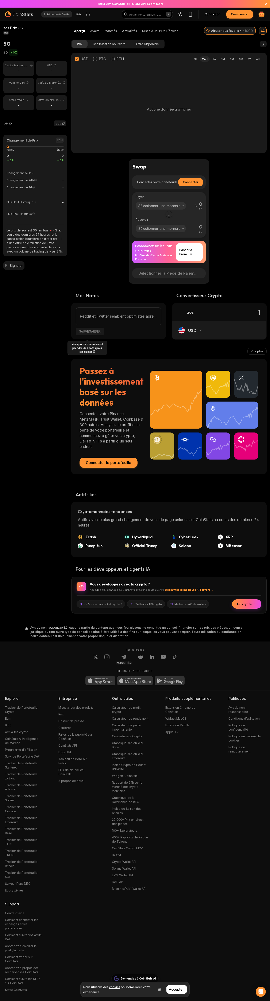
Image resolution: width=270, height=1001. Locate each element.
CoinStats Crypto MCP (127, 848)
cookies (114, 987)
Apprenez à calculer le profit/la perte (21, 948)
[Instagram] (106, 659)
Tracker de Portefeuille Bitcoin (21, 864)
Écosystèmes (14, 890)
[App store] (100, 680)
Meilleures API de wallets (190, 604)
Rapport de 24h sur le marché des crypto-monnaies (127, 787)
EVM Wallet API (122, 875)
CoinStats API (67, 745)
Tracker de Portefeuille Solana (21, 798)
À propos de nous (71, 781)
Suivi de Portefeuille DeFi (22, 756)
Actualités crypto (16, 732)
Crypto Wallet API (124, 861)
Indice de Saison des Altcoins (126, 811)
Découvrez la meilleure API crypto (188, 589)
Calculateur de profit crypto (126, 710)
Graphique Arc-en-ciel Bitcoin (127, 745)
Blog (8, 725)
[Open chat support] (261, 992)
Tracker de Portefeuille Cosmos (21, 809)
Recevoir (142, 219)
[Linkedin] (151, 659)
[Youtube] (163, 659)
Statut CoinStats (16, 990)
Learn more (155, 4)
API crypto (244, 604)
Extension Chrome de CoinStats (180, 710)
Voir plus (257, 351)
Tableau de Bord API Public (72, 761)
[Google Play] (170, 680)
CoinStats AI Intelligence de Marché (21, 741)
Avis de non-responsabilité (238, 710)
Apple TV (172, 732)
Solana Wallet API (124, 868)
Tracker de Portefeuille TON (21, 842)
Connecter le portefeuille (108, 462)
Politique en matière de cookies (244, 738)
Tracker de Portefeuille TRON (21, 853)
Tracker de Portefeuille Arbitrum (21, 787)
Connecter (190, 182)
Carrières (64, 728)
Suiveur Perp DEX (17, 883)
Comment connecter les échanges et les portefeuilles (21, 924)
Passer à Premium (185, 252)
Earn (8, 718)
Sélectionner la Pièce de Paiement (169, 273)
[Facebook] (174, 659)
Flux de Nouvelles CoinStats (71, 772)
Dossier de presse (71, 721)
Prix (61, 714)
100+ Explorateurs (124, 830)
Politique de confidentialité (238, 727)
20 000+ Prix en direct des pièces (127, 822)
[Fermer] (263, 3)
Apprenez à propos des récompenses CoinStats (22, 970)
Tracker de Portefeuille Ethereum (21, 820)
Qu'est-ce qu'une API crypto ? (103, 604)
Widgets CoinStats (125, 776)
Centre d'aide (14, 913)
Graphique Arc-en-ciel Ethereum (127, 756)
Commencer (239, 14)
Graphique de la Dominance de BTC (125, 800)
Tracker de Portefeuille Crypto (21, 710)
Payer (140, 197)
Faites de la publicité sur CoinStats (75, 736)
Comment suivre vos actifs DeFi (23, 937)
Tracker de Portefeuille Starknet (21, 765)
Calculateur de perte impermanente (126, 727)
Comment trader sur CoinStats (18, 959)
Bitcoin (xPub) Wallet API (129, 888)
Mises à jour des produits (75, 707)
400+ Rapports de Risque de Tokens (130, 839)
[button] (63, 123)
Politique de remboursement (239, 749)
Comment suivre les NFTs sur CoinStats (22, 981)
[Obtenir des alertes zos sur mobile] (263, 31)
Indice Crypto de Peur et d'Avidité (129, 767)
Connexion (212, 14)
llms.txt (116, 855)
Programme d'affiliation (21, 749)
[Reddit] (140, 659)
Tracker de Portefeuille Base (21, 831)
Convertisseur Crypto (127, 736)
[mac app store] (135, 680)
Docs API (64, 752)
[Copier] (63, 123)
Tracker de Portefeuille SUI (21, 875)
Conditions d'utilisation (244, 718)
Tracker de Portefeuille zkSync (21, 776)
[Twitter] (95, 659)
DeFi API (118, 882)
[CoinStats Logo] (19, 14)
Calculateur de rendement (130, 718)
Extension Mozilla (177, 725)
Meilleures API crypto (148, 604)
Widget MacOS (175, 718)
